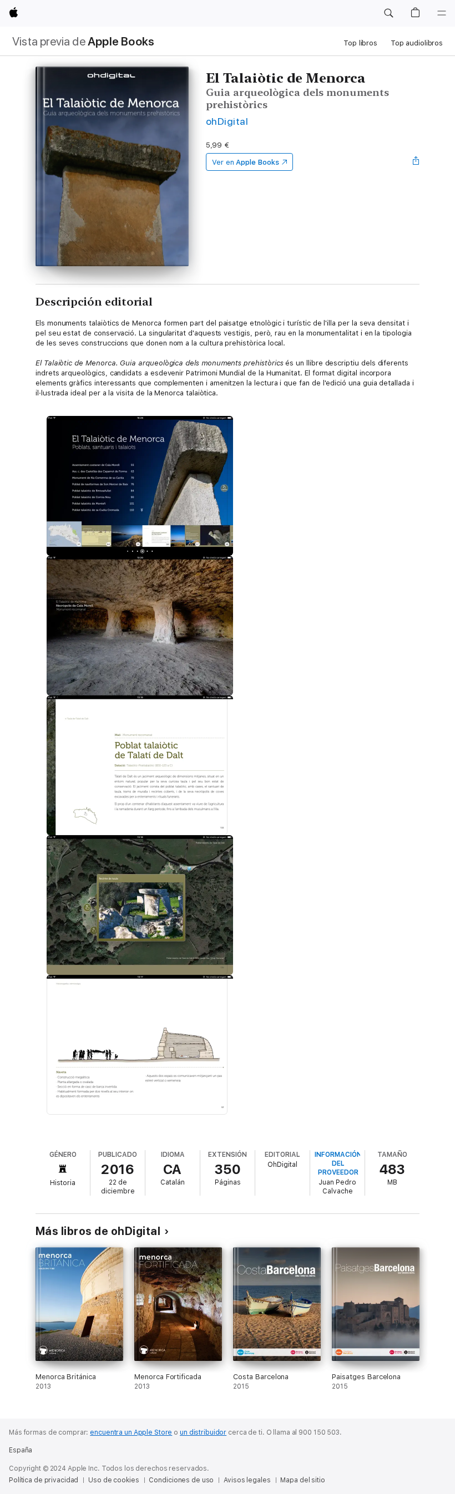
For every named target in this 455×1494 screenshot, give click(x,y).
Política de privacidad (43, 1480)
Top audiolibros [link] (417, 43)
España (20, 1450)
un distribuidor (203, 1432)
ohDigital (227, 121)
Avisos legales (247, 1480)
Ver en (245, 162)
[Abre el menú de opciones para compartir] (416, 162)
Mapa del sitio (302, 1480)
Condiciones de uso (181, 1480)
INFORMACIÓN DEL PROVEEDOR (338, 1163)
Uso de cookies (113, 1480)
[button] (388, 13)
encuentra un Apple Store (131, 1432)
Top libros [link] (360, 43)
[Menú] (441, 13)
